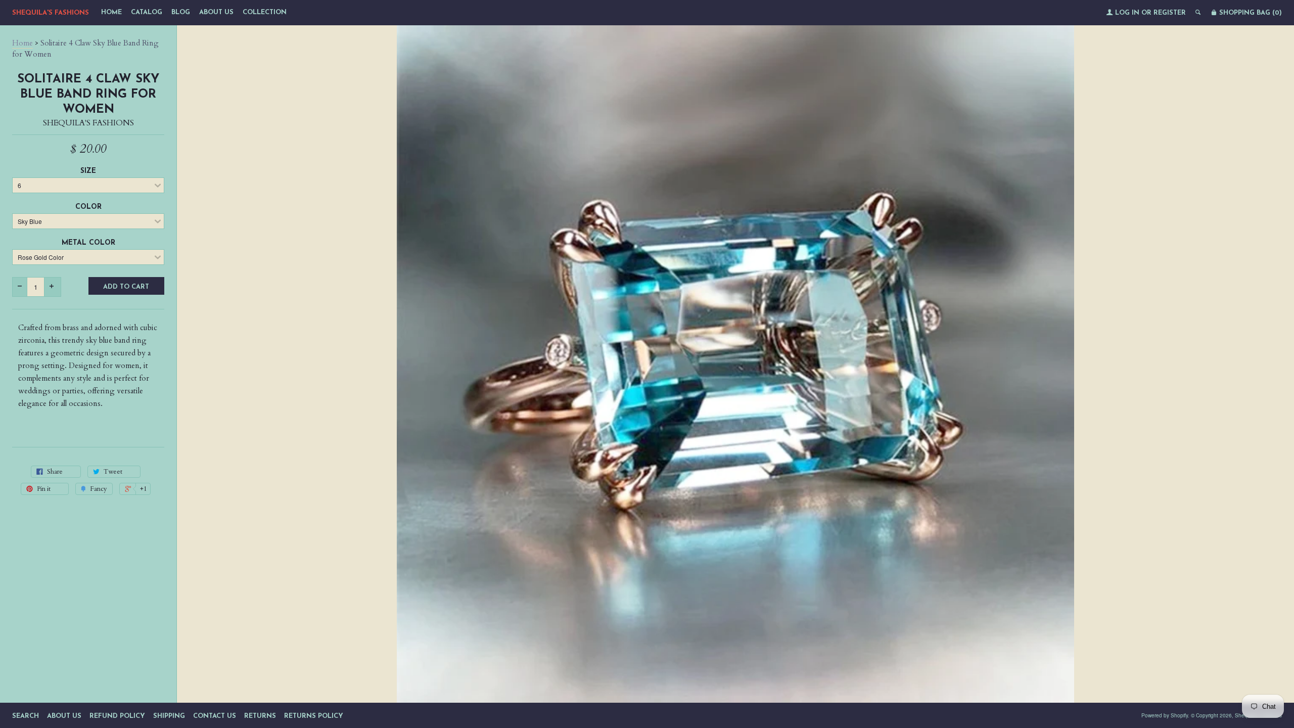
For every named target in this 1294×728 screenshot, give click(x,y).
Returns (260, 716)
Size (88, 171)
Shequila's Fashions (50, 13)
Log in (1127, 13)
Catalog (146, 12)
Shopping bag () (1249, 13)
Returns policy (313, 716)
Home (111, 12)
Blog (180, 12)
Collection (265, 12)
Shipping (169, 716)
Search (25, 716)
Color (88, 207)
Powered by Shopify (1164, 715)
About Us (216, 12)
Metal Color (88, 243)
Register (1169, 13)
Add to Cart (126, 287)
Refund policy (117, 716)
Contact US (214, 716)
